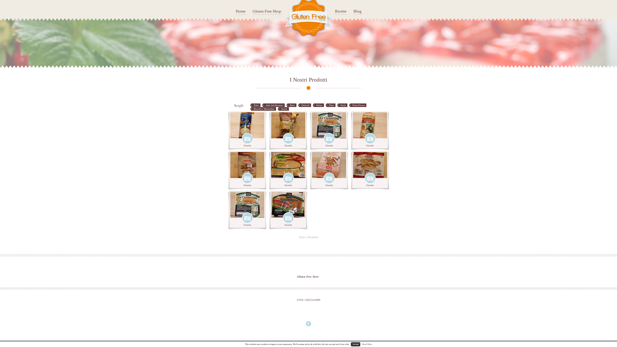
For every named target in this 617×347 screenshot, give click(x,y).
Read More (367, 344)
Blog (357, 11)
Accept (356, 344)
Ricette (340, 11)
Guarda (247, 145)
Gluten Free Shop (267, 11)
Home (241, 11)
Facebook (308, 323)
